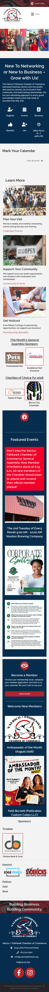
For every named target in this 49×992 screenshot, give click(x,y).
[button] (3, 41)
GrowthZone (34, 988)
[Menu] (38, 3)
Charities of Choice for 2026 (24, 377)
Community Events (14, 283)
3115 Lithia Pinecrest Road (26, 948)
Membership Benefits (15, 332)
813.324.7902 (26, 952)
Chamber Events (13, 230)
